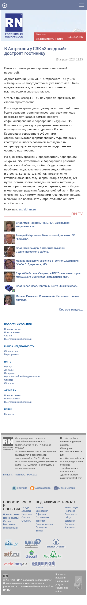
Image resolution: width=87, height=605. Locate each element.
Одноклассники (42, 488)
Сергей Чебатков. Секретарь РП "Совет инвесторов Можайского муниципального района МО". (48, 275)
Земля (39, 530)
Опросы (8, 380)
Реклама (32, 474)
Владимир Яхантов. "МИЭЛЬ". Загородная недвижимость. (42, 224)
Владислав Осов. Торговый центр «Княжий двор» (47, 286)
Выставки (70, 520)
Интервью (9, 373)
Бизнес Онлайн (66, 488)
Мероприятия (11, 354)
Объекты (9, 383)
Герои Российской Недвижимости (22, 376)
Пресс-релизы (12, 332)
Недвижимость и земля (49, 38)
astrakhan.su (27, 209)
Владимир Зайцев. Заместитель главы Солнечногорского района (40, 249)
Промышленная (44, 524)
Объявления (11, 351)
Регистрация (71, 507)
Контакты (9, 414)
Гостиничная (42, 517)
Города (8, 366)
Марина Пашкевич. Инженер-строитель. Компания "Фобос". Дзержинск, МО (47, 262)
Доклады (9, 370)
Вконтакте (21, 488)
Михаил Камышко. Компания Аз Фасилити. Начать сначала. (47, 298)
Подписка (20, 474)
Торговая (40, 520)
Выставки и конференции (17, 339)
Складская (41, 527)
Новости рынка (12, 329)
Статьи (8, 335)
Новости (41, 34)
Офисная (41, 514)
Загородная (42, 511)
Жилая (39, 507)
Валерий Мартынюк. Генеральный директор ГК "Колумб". (45, 237)
